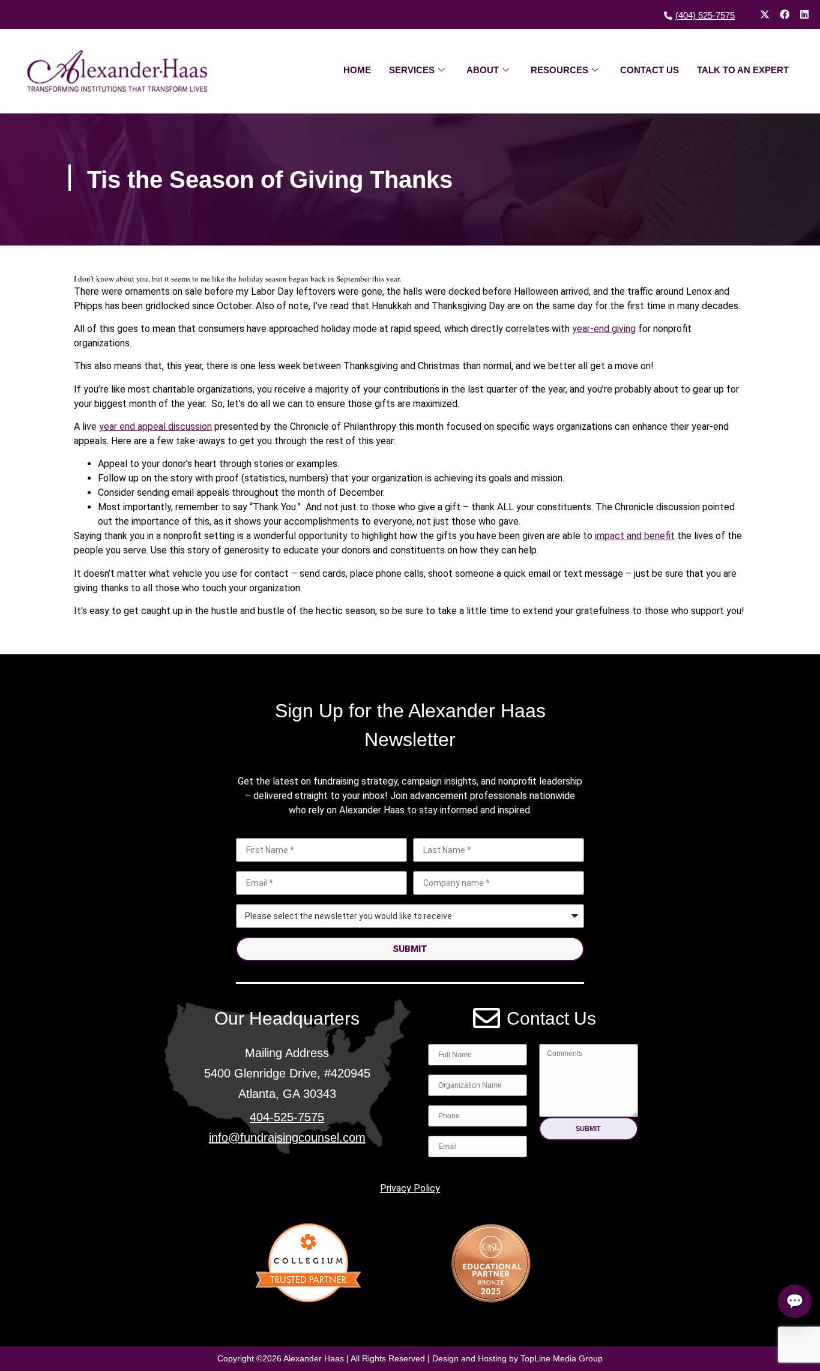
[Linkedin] (804, 14)
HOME (357, 70)
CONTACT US (649, 70)
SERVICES (412, 70)
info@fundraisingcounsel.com (287, 1137)
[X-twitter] (764, 14)
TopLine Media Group (561, 1358)
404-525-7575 (287, 1117)
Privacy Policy (410, 1188)
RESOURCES (559, 70)
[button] (588, 1128)
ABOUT (482, 70)
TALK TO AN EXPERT (743, 70)
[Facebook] (784, 14)
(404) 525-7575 (705, 15)
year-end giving (604, 328)
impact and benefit (635, 535)
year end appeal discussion (155, 426)
